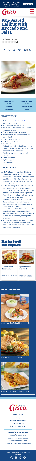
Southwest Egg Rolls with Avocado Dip (15, 323)
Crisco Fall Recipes (18, 435)
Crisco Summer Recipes (18, 438)
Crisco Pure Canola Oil (17, 121)
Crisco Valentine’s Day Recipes (18, 444)
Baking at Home (19, 427)
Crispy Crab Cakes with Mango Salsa (15, 391)
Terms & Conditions (18, 421)
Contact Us (18, 415)
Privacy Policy (18, 424)
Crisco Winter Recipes (18, 432)
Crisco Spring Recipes (18, 441)
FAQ (18, 418)
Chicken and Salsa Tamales (11, 357)
